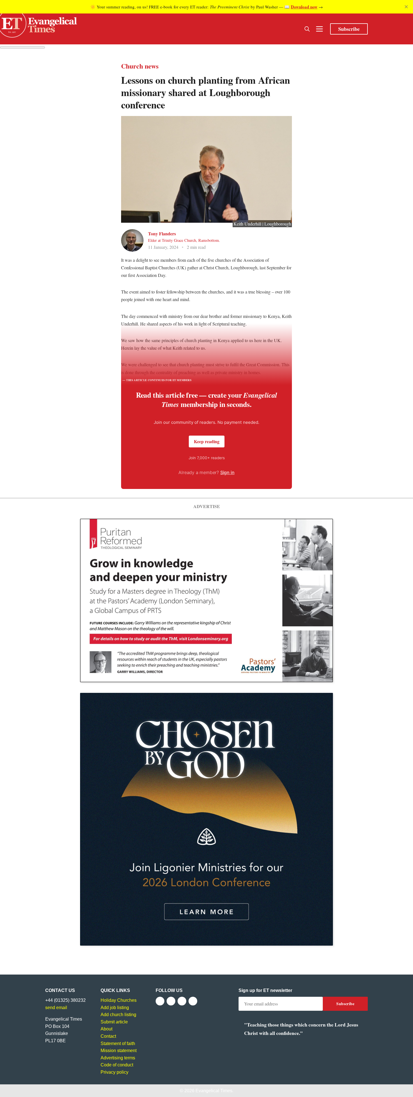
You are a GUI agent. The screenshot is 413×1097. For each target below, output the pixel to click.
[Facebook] (160, 1001)
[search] (307, 28)
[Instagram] (182, 1001)
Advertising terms (118, 1057)
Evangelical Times (214, 1090)
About (106, 1029)
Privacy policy (114, 1072)
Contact (108, 1036)
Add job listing (115, 1007)
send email (56, 1007)
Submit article (114, 1021)
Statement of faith (118, 1043)
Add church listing (118, 1014)
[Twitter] (171, 1001)
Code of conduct (117, 1064)
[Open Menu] (319, 29)
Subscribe (349, 29)
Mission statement (119, 1050)
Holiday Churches (119, 1000)
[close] (406, 6)
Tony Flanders (162, 233)
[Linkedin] (193, 1001)
